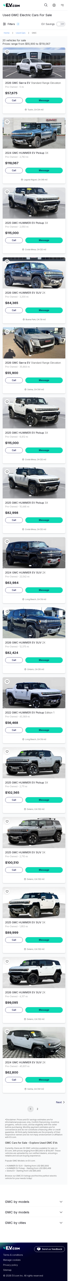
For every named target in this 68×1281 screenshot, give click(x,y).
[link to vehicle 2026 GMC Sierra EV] (34, 63)
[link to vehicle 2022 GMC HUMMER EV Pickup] (34, 692)
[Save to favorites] (7, 51)
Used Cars (20, 33)
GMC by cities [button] (15, 1223)
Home (6, 33)
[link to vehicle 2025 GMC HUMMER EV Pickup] (34, 203)
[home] (23, 5)
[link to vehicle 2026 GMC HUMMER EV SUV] (34, 272)
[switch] (60, 24)
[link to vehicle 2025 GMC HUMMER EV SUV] (34, 832)
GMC (34, 33)
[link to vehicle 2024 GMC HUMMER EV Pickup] (34, 133)
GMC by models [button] (17, 1202)
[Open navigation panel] (62, 5)
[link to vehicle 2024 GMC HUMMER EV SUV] (34, 552)
